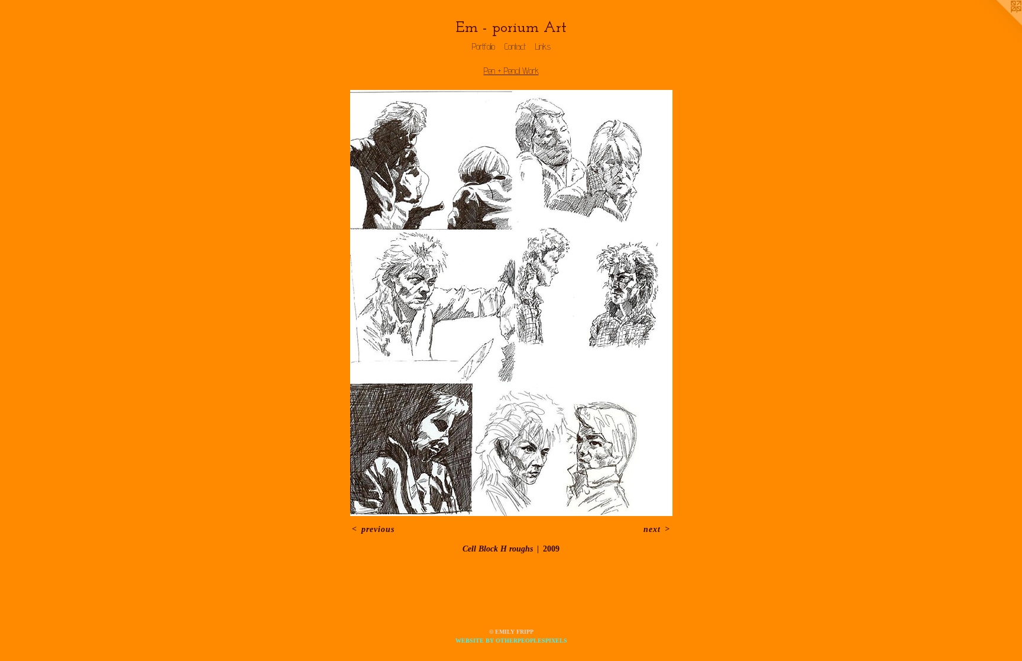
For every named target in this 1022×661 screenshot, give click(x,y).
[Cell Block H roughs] (511, 303)
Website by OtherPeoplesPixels (511, 640)
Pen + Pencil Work (511, 70)
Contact (515, 46)
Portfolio (483, 46)
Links (543, 46)
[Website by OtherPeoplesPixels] (998, 23)
